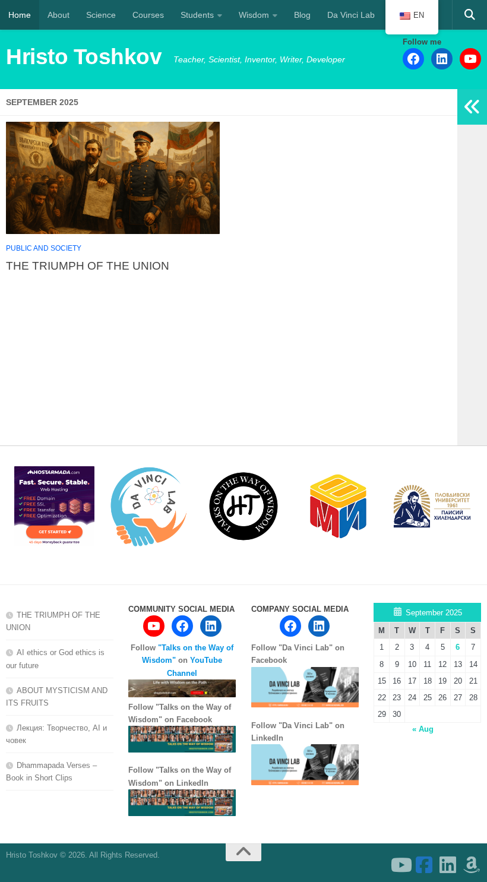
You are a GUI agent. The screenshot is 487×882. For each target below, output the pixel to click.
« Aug (423, 729)
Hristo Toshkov (84, 57)
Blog (302, 15)
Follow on (182, 660)
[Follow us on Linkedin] (447, 864)
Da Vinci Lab (351, 15)
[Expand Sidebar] (472, 107)
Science (101, 15)
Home (19, 15)
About (58, 15)
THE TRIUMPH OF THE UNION (87, 265)
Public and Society (43, 248)
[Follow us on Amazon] (471, 864)
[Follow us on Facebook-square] (424, 864)
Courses (148, 15)
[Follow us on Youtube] (400, 864)
